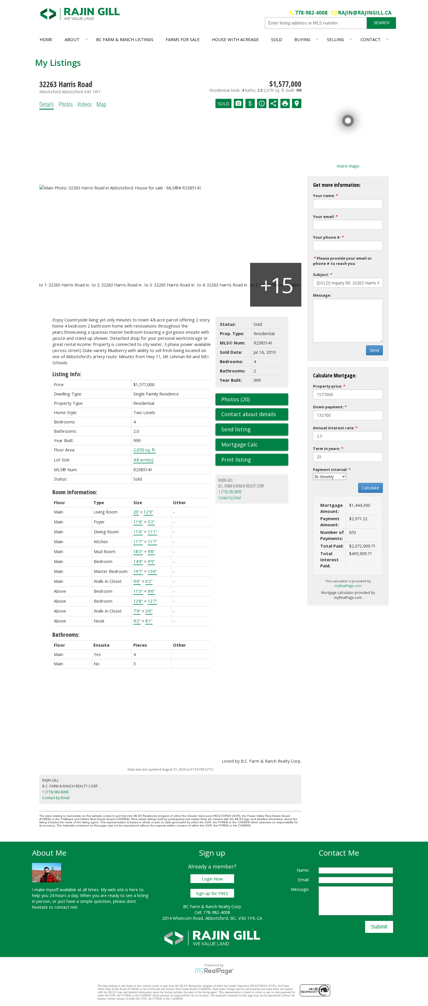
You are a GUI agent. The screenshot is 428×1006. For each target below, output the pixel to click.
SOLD (276, 39)
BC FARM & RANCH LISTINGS (124, 39)
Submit (379, 927)
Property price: (327, 386)
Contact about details (248, 414)
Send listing (236, 429)
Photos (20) (235, 399)
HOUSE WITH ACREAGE (235, 39)
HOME (46, 39)
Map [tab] (101, 104)
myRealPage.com (348, 585)
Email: (304, 879)
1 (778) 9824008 (230, 492)
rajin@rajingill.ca (365, 12)
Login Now (212, 879)
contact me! (65, 907)
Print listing (236, 459)
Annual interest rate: (334, 427)
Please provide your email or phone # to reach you (342, 261)
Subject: (321, 274)
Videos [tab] (84, 104)
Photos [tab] (66, 104)
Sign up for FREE (212, 893)
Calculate (370, 487)
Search (381, 23)
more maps (348, 166)
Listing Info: (66, 374)
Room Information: (74, 492)
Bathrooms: (65, 635)
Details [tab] (46, 104)
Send (374, 350)
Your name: (324, 195)
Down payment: (328, 406)
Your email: (324, 216)
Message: (322, 295)
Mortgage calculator (254, 445)
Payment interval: (330, 469)
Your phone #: (327, 237)
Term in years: (326, 448)
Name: (303, 870)
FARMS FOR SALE (183, 39)
